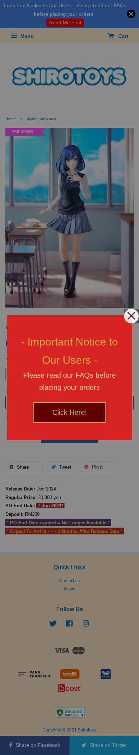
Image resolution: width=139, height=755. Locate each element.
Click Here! (69, 412)
